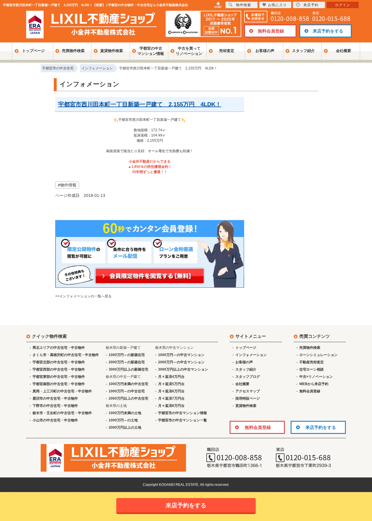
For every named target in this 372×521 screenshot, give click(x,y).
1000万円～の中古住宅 (127, 391)
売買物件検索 (73, 50)
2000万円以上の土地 (125, 427)
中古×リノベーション (316, 377)
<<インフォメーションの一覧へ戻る (83, 296)
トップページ (33, 50)
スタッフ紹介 (303, 50)
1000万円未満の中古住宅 (128, 384)
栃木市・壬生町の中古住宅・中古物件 (62, 413)
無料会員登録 (271, 30)
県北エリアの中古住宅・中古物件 (59, 348)
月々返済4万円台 (171, 377)
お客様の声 (264, 50)
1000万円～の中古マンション (181, 355)
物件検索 (243, 5)
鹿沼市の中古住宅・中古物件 (55, 398)
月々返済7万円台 (171, 398)
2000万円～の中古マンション (181, 362)
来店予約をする (328, 30)
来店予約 (311, 5)
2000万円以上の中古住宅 (128, 398)
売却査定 (226, 50)
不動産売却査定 (311, 362)
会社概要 (343, 50)
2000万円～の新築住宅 (127, 362)
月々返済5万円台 (171, 384)
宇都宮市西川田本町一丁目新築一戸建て (149, 120)
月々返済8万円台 (171, 406)
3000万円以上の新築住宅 (128, 369)
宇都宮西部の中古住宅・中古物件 (59, 369)
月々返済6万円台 (171, 391)
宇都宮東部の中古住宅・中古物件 (59, 377)
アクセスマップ (247, 391)
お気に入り (277, 5)
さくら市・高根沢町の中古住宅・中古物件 (66, 355)
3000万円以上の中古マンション (183, 369)
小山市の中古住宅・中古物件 (55, 420)
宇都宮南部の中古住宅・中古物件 (59, 384)
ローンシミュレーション (318, 355)
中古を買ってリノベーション (189, 51)
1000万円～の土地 (123, 420)
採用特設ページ (247, 398)
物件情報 (68, 185)
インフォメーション (251, 355)
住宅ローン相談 (311, 369)
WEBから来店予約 (313, 384)
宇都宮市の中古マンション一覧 (182, 420)
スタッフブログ (247, 377)
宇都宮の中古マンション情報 (150, 51)
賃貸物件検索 (111, 50)
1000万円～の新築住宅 (127, 355)
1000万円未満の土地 (125, 413)
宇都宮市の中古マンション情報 (182, 413)
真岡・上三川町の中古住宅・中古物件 (62, 391)
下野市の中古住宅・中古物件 (55, 406)
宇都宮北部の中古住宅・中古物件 (59, 362)
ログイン (342, 5)
